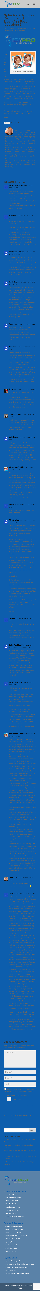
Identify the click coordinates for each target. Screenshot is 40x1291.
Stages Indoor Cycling (13, 1226)
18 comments (20, 31)
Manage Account (11, 1201)
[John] (9, 134)
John (8, 28)
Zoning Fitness (11, 1248)
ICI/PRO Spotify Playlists (14, 1216)
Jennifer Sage (15, 414)
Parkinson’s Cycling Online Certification (20, 1264)
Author (7, 123)
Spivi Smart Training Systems (16, 1235)
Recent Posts (15, 123)
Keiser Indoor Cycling (13, 1232)
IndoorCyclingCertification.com (16, 1267)
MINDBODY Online (12, 1239)
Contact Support (11, 1210)
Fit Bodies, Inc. (10, 1270)
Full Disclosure (10, 1213)
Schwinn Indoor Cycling (14, 1229)
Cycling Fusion (10, 1242)
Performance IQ (11, 1245)
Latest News (8, 31)
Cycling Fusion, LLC (12, 1261)
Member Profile (11, 1204)
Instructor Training (28, 28)
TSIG (20, 1288)
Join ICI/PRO (10, 1194)
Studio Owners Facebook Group (17, 1273)
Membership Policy (12, 1207)
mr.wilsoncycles (16, 185)
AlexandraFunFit (16, 467)
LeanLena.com (10, 1251)
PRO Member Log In (13, 1198)
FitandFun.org (9, 107)
